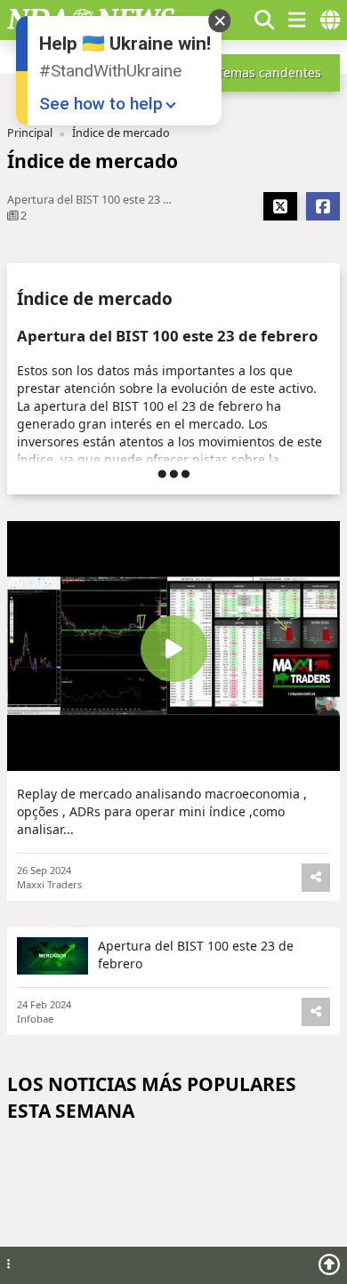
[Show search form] (264, 20)
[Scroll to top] (329, 1264)
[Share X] (280, 206)
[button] (231, 20)
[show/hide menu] (297, 20)
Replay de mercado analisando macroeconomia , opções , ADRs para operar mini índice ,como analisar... (162, 811)
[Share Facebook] (323, 206)
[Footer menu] (8, 1264)
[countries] (330, 20)
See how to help (101, 103)
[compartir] (316, 877)
